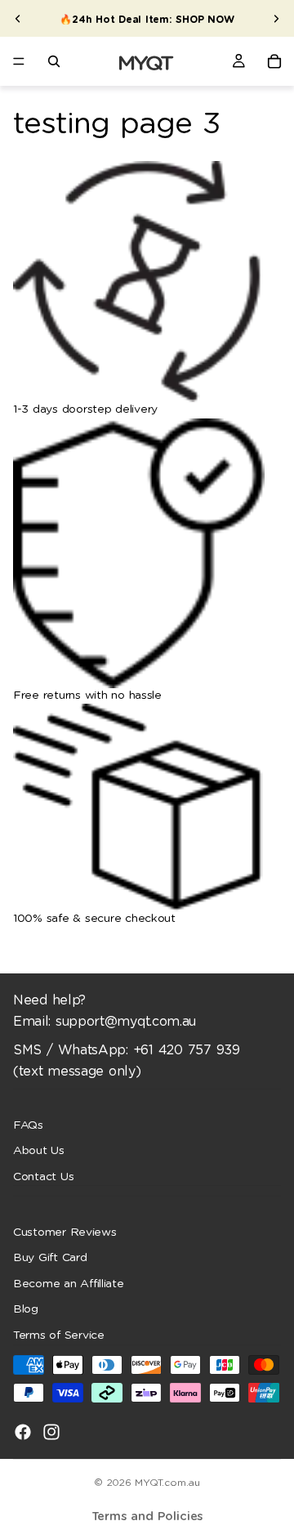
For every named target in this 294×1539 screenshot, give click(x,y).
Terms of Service (59, 1335)
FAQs (28, 1124)
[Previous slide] (18, 19)
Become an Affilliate (68, 1284)
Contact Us (43, 1176)
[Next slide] (276, 19)
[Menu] (19, 61)
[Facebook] (23, 1431)
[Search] (54, 61)
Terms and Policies (147, 1516)
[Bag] (274, 61)
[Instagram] (51, 1431)
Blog (25, 1309)
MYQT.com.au (167, 1483)
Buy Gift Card (50, 1258)
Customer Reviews (65, 1231)
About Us (39, 1150)
